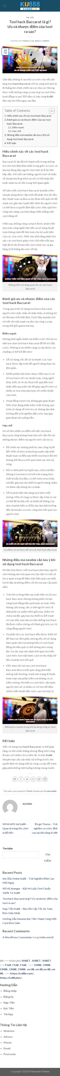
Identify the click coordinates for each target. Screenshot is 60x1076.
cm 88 (30, 969)
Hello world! (46, 937)
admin (45, 41)
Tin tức (30, 17)
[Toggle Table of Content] (50, 111)
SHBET (26, 960)
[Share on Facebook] (21, 779)
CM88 (37, 964)
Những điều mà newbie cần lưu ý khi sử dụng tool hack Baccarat (28, 136)
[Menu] (4, 6)
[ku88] (30, 6)
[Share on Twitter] (27, 779)
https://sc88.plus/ (11, 977)
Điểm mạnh (18, 127)
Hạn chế (16, 131)
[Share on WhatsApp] (15, 779)
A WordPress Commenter (17, 937)
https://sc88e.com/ (22, 973)
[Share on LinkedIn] (45, 779)
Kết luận (11, 143)
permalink (51, 791)
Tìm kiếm (7, 848)
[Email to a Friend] (33, 779)
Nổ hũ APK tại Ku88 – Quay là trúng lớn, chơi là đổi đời (15, 828)
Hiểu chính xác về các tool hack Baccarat (29, 115)
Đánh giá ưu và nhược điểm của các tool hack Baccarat (29, 121)
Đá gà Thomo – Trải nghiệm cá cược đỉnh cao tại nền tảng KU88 (45, 828)
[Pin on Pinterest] (39, 779)
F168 (8, 964)
